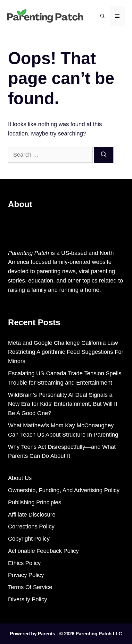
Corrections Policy (31, 526)
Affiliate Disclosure (31, 514)
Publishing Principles (34, 502)
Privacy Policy (26, 575)
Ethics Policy (24, 563)
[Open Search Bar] (102, 16)
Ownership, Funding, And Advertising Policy (64, 490)
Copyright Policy (29, 538)
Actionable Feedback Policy (43, 551)
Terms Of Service (30, 587)
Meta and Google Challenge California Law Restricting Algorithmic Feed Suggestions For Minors (65, 352)
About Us (20, 478)
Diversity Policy (27, 599)
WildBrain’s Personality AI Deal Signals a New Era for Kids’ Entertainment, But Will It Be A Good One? (62, 404)
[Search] (103, 155)
